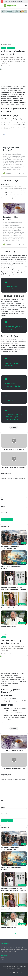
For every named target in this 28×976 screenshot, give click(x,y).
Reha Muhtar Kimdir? (8, 627)
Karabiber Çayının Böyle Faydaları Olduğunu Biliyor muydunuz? (13, 416)
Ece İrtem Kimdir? (7, 608)
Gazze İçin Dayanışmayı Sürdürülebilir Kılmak (10, 547)
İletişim (3, 959)
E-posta (3, 506)
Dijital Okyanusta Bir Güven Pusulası (11, 567)
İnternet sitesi (4, 512)
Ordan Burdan (10, 48)
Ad (2, 499)
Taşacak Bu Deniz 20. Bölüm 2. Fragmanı (13, 1)
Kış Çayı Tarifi (10, 400)
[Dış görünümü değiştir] (23, 6)
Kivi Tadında (20, 966)
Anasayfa (4, 44)
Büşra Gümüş (5, 66)
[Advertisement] (14, 29)
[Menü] (2, 6)
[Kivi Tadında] (10, 5)
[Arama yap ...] (26, 6)
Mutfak (9, 44)
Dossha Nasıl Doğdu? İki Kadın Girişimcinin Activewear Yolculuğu (13, 588)
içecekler (14, 427)
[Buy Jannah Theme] (14, 11)
